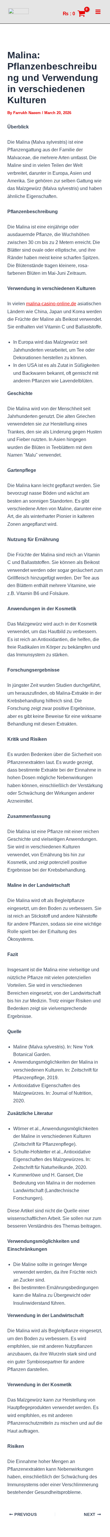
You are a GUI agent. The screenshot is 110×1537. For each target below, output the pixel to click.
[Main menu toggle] (98, 12)
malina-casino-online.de (51, 303)
